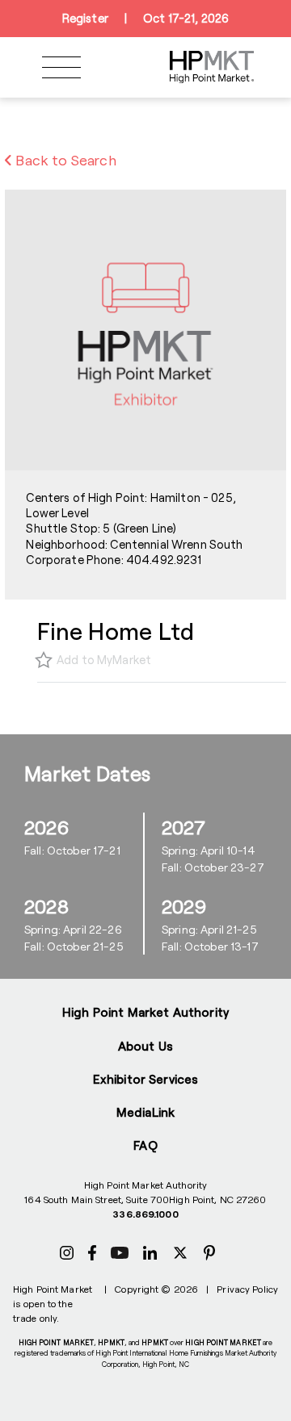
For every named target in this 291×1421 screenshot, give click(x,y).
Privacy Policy (247, 1288)
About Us (145, 1046)
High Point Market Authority (145, 1012)
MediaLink (145, 1112)
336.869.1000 (145, 1213)
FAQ (145, 1145)
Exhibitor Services (146, 1079)
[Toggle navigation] (61, 67)
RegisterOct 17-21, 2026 (145, 18)
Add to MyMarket (104, 660)
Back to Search (64, 160)
